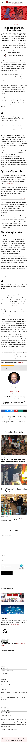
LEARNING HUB (5, 681)
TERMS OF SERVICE (6, 715)
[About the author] (7, 367)
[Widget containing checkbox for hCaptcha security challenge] (12, 567)
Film (11, 419)
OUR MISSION (4, 668)
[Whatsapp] (20, 411)
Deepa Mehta (21, 416)
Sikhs (3, 421)
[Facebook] (3, 411)
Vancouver (22, 421)
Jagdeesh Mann (11, 55)
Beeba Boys (6, 416)
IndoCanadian (19, 419)
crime (13, 416)
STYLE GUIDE (4, 689)
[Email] (25, 411)
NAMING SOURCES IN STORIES (8, 695)
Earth (15, 305)
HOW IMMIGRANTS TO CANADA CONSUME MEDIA (14, 692)
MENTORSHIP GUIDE (6, 684)
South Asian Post (21, 362)
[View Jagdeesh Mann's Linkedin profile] (15, 387)
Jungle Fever (10, 183)
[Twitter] (12, 411)
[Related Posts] (20, 367)
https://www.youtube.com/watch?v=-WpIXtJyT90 (13, 198)
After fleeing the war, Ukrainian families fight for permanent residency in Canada (13, 460)
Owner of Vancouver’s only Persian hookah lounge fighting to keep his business (14, 490)
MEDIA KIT (3, 687)
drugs (6, 419)
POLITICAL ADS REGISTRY (7, 671)
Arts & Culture (14, 24)
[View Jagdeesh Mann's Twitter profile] (12, 387)
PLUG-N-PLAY (4, 702)
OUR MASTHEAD (5, 673)
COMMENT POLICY (6, 712)
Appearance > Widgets (13, 738)
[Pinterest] (16, 411)
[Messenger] (7, 411)
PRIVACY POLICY (5, 710)
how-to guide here (14, 624)
